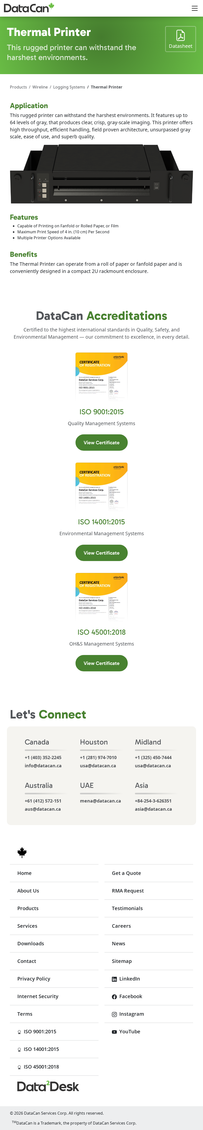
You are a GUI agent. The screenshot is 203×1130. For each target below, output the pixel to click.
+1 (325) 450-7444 (153, 757)
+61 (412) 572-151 (43, 801)
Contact (26, 961)
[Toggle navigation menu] (194, 8)
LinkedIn (129, 978)
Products (18, 87)
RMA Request (128, 890)
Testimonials (127, 908)
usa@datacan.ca (98, 766)
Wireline (40, 87)
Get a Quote (126, 873)
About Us (28, 890)
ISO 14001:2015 (61, 1048)
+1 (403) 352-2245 (43, 757)
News (118, 943)
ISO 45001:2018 (61, 1066)
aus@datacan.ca (43, 809)
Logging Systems (69, 87)
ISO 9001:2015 (61, 1031)
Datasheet (182, 45)
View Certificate (106, 442)
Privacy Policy (33, 978)
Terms (24, 1014)
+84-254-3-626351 (153, 801)
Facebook (130, 996)
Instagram (131, 1014)
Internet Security (37, 996)
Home (24, 873)
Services (27, 925)
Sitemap (122, 961)
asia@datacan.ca (153, 809)
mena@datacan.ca (100, 801)
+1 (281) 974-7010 (98, 757)
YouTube (129, 1031)
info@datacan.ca (43, 766)
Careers (121, 925)
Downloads (30, 943)
